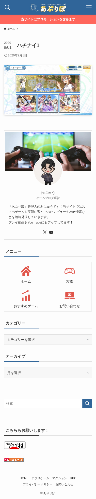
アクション (59, 478)
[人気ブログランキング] (14, 460)
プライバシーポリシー (37, 484)
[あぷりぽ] (48, 7)
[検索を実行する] (87, 403)
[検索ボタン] (7, 7)
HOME (24, 478)
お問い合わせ (64, 484)
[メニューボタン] (88, 7)
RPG (73, 478)
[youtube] (51, 232)
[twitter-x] (44, 232)
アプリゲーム (40, 478)
